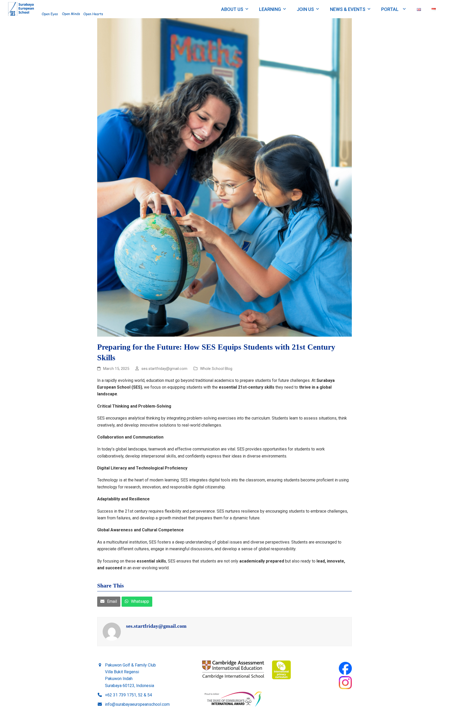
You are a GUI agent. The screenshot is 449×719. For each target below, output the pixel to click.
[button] (108, 602)
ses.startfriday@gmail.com (156, 626)
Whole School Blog (216, 368)
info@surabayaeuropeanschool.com (137, 704)
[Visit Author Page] (112, 631)
